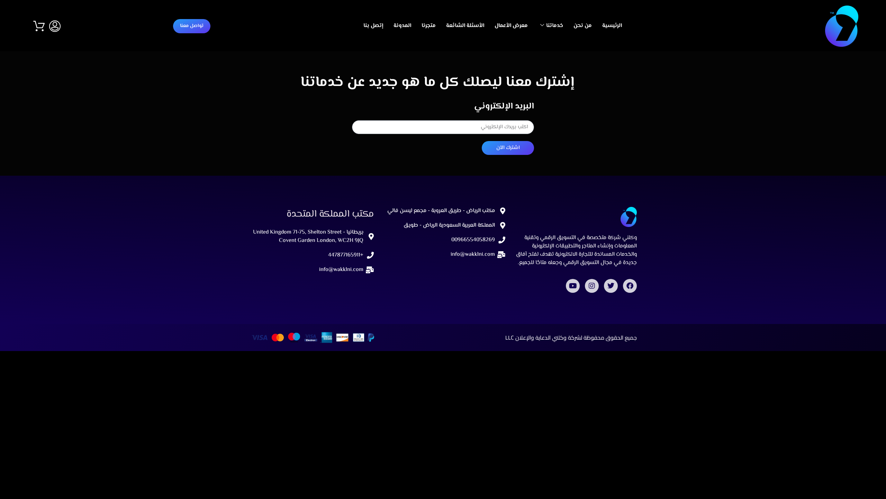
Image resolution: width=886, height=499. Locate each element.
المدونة (402, 25)
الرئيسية (612, 25)
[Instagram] (592, 286)
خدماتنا (554, 25)
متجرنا (429, 25)
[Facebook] (630, 286)
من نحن (582, 25)
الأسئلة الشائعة (465, 25)
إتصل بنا (373, 25)
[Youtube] (573, 286)
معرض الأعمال (511, 25)
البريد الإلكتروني (504, 106)
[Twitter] (611, 286)
